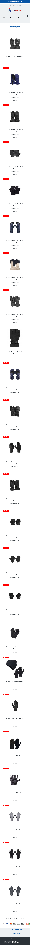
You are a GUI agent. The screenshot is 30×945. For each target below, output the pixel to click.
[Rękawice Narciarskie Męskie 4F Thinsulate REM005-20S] (15, 338)
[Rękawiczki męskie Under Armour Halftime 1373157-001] (15, 853)
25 (19, 918)
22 (12, 918)
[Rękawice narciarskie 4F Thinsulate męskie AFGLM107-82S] (15, 264)
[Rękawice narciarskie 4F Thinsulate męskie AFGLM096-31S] (15, 227)
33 (23, 918)
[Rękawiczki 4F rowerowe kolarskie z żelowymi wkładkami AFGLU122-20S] (15, 559)
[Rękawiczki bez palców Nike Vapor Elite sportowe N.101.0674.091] (15, 596)
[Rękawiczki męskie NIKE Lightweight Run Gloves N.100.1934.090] (15, 779)
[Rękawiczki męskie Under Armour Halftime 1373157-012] (15, 890)
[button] (4, 17)
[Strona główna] (15, 10)
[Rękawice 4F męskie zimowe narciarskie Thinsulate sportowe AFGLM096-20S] (15, 43)
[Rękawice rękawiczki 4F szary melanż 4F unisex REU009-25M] (15, 448)
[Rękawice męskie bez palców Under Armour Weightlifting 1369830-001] (15, 190)
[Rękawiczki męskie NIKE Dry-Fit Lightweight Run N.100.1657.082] (15, 742)
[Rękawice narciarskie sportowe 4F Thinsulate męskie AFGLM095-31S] (15, 374)
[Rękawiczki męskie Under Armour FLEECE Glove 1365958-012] (15, 816)
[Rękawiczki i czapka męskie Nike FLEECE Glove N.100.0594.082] (15, 668)
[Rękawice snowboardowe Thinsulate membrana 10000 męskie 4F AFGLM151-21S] (15, 485)
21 (10, 918)
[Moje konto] (19, 17)
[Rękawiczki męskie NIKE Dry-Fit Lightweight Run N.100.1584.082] (15, 705)
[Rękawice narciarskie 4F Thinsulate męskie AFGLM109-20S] (15, 301)
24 (17, 918)
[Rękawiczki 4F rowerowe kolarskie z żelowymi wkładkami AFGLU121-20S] (15, 522)
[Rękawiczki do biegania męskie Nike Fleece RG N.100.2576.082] (15, 633)
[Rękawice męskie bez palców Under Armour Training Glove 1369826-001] (15, 153)
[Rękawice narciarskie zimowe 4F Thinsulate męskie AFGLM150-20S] (15, 411)
